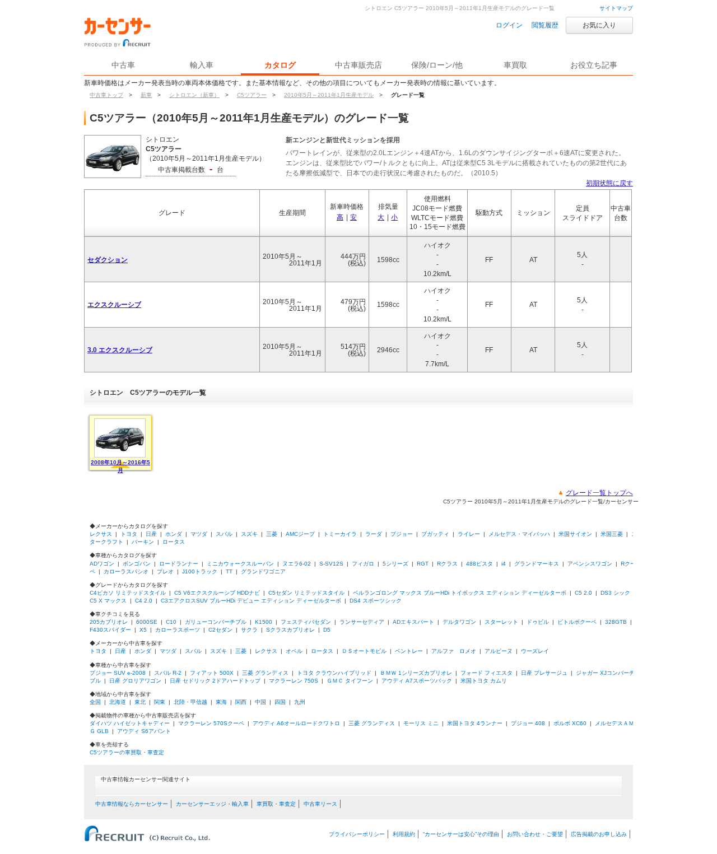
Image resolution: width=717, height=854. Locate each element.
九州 (299, 702)
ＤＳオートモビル (364, 651)
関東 (159, 702)
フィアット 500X (212, 673)
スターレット (501, 622)
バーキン (143, 542)
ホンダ (173, 534)
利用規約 (404, 834)
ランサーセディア (361, 622)
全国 (95, 702)
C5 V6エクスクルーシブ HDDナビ (217, 593)
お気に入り (599, 25)
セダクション (107, 260)
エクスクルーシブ (114, 305)
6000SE (146, 622)
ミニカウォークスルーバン (240, 564)
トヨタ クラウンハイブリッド (334, 673)
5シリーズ (395, 564)
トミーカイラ (340, 534)
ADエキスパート (413, 622)
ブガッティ (435, 534)
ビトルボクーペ (577, 622)
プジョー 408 (528, 723)
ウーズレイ (535, 651)
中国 (260, 702)
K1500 (263, 622)
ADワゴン (102, 564)
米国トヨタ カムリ (483, 681)
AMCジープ (300, 534)
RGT (423, 564)
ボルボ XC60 (569, 723)
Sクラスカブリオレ (290, 630)
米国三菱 (611, 534)
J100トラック (199, 571)
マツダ (198, 534)
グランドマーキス (536, 564)
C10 (171, 622)
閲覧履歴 (545, 25)
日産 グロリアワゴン (135, 681)
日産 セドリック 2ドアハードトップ (215, 681)
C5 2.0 (583, 593)
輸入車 (201, 64)
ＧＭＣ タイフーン (350, 681)
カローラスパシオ (126, 571)
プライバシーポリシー (357, 834)
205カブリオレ (109, 622)
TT (229, 571)
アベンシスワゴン (589, 564)
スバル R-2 (167, 673)
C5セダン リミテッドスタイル (306, 593)
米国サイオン (575, 534)
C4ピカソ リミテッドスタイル (128, 593)
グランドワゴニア (263, 571)
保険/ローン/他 (437, 64)
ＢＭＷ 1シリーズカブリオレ (416, 673)
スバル (224, 534)
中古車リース (320, 804)
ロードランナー (178, 564)
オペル (294, 651)
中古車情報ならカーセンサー (131, 804)
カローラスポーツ (177, 630)
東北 (140, 702)
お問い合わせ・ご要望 (535, 834)
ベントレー (409, 651)
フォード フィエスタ (486, 673)
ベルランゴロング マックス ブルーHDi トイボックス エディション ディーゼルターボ (459, 593)
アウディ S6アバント (144, 731)
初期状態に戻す (609, 183)
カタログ (280, 64)
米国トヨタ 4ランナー (474, 723)
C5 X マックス (108, 601)
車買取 (515, 64)
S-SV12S (331, 564)
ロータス (173, 542)
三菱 (271, 534)
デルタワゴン (459, 622)
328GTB (616, 622)
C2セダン (220, 630)
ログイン (509, 25)
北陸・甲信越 (190, 702)
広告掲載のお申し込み (599, 834)
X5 (143, 630)
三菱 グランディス (265, 673)
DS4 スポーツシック (376, 601)
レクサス (101, 534)
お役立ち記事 (593, 64)
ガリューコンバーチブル (215, 622)
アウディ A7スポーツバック (416, 681)
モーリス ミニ (421, 723)
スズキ (249, 534)
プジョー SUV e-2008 (118, 673)
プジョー (401, 534)
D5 (326, 630)
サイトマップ (616, 8)
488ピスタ (479, 564)
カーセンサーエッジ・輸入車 (212, 804)
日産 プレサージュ (544, 673)
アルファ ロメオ (453, 651)
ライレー (469, 534)
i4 (503, 564)
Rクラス (447, 564)
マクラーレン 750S (293, 681)
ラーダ (373, 534)
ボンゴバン (137, 564)
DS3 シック (615, 593)
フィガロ (363, 564)
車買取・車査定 (276, 804)
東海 (221, 702)
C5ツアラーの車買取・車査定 (127, 752)
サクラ (249, 630)
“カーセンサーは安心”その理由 (461, 834)
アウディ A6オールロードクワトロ (296, 723)
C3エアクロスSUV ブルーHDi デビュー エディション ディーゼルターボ (251, 601)
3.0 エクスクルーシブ (119, 350)
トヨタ (128, 534)
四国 (280, 702)
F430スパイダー (110, 630)
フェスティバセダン (306, 622)
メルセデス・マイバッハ (519, 534)
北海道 (117, 702)
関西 (240, 702)
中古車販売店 (358, 64)
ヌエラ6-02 (296, 564)
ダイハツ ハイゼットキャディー (130, 723)
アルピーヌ (499, 651)
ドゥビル (538, 622)
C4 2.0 (143, 601)
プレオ (165, 571)
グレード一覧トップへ (599, 493)
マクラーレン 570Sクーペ (211, 723)
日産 (151, 534)
